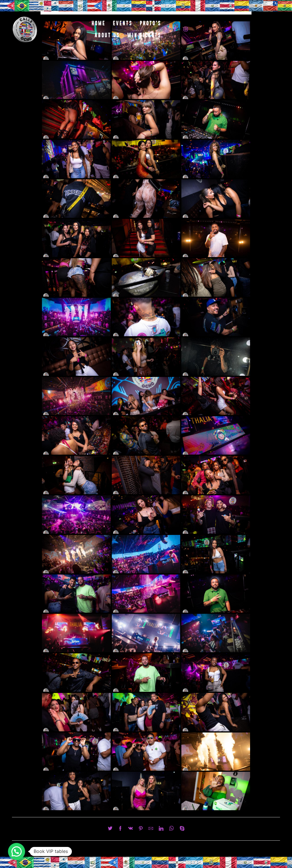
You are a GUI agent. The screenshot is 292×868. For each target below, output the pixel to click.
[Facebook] (175, 29)
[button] (16, 851)
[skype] (180, 828)
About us (107, 35)
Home (99, 23)
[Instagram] (185, 29)
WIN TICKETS (144, 35)
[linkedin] (161, 828)
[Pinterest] (141, 828)
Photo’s (150, 23)
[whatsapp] (171, 828)
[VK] (130, 828)
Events (122, 23)
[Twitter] (111, 828)
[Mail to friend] (151, 828)
